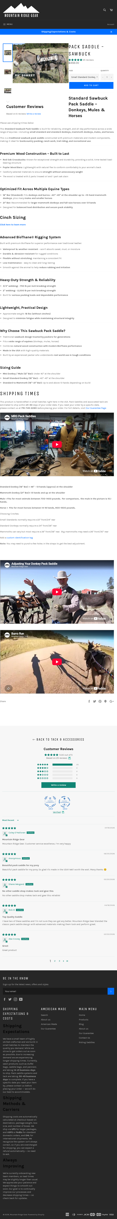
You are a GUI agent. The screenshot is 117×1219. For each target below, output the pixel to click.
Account (110, 24)
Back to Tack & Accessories (59, 739)
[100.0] (50, 802)
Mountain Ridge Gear (18, 1214)
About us (45, 1019)
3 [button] (59, 961)
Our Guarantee (48, 1028)
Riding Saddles (87, 1042)
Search (44, 1015)
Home (82, 1015)
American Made (49, 1024)
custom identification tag (19, 537)
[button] (75, 60)
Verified (57, 812)
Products (83, 1019)
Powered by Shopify (36, 1214)
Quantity (105, 71)
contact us (19, 1085)
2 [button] (55, 961)
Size (71, 71)
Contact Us (84, 1037)
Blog (81, 1024)
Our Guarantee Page (96, 408)
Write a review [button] (58, 785)
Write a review (34, 113)
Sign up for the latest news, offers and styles (26, 984)
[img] (9, 828)
